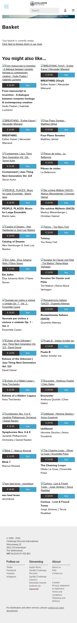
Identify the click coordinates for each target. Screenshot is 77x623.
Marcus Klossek (11, 465)
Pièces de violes (51, 168)
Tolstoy (45, 238)
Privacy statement (60, 586)
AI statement (58, 589)
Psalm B (45, 352)
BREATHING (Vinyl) (52, 80)
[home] (38, 7)
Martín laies (8, 216)
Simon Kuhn (9, 179)
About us (56, 567)
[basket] (73, 10)
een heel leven (11, 495)
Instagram (11, 577)
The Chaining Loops (53, 465)
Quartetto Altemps (51, 322)
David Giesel (9, 370)
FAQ (54, 570)
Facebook (11, 570)
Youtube (10, 573)
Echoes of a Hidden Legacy (19, 395)
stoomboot (8, 498)
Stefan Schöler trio (51, 355)
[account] (65, 10)
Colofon (56, 583)
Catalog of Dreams (13, 241)
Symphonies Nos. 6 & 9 (16, 432)
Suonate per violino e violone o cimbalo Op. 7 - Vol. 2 (17, 322)
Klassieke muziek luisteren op (37, 586)
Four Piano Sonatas (53, 135)
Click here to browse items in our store (22, 44)
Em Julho (8, 274)
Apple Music (35, 567)
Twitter (9, 567)
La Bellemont (48, 172)
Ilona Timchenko (11, 399)
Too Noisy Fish (49, 242)
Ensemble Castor (12, 329)
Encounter (47, 395)
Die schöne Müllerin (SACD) (57, 208)
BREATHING (9, 135)
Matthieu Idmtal (49, 139)
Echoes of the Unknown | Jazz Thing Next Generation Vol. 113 (19, 362)
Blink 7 (6, 461)
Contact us (57, 573)
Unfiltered (47, 428)
